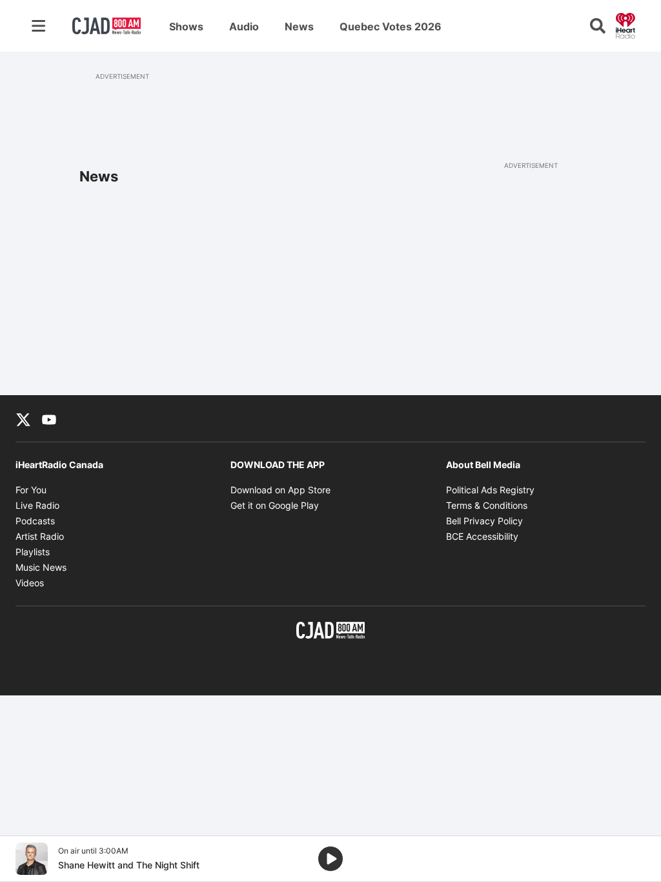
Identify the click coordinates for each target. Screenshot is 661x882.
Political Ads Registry (490, 489)
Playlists (32, 551)
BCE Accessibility (482, 536)
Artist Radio (39, 536)
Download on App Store (280, 489)
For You (30, 489)
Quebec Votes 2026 (391, 26)
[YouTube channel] (49, 418)
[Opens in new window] (31, 859)
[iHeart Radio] (625, 24)
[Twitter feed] (23, 418)
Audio (244, 26)
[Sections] (39, 26)
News (299, 26)
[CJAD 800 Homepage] (106, 25)
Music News (40, 567)
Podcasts (35, 520)
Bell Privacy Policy (484, 520)
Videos (29, 582)
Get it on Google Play (274, 505)
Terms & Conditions (486, 505)
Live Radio (37, 505)
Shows (186, 26)
